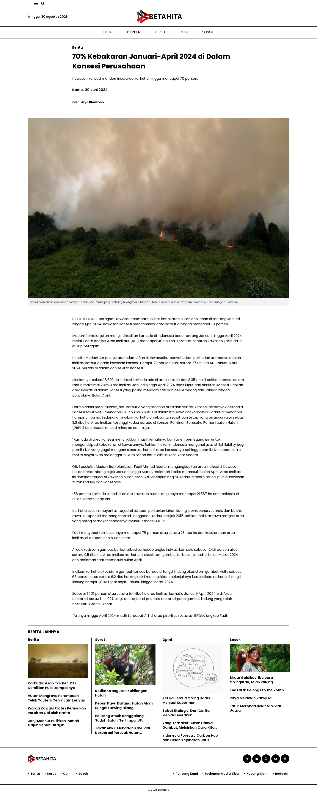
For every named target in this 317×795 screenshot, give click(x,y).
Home (108, 32)
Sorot (160, 32)
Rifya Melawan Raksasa (250, 698)
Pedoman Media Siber (222, 774)
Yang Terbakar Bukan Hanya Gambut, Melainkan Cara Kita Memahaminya (188, 727)
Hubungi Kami (257, 774)
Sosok (208, 32)
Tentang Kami (187, 774)
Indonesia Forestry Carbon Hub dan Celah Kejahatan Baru (190, 738)
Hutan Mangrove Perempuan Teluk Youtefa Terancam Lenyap (56, 698)
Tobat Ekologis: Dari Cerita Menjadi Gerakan (186, 713)
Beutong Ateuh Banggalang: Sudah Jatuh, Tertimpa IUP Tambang (119, 720)
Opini (183, 32)
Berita (133, 32)
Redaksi (281, 774)
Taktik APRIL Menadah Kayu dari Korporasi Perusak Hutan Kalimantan (123, 733)
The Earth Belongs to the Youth (257, 690)
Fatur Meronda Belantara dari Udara (256, 708)
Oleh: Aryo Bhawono (88, 102)
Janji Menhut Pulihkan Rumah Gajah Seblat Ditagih (53, 723)
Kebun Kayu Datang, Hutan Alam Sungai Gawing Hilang (124, 705)
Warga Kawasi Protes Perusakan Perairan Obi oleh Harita (57, 710)
